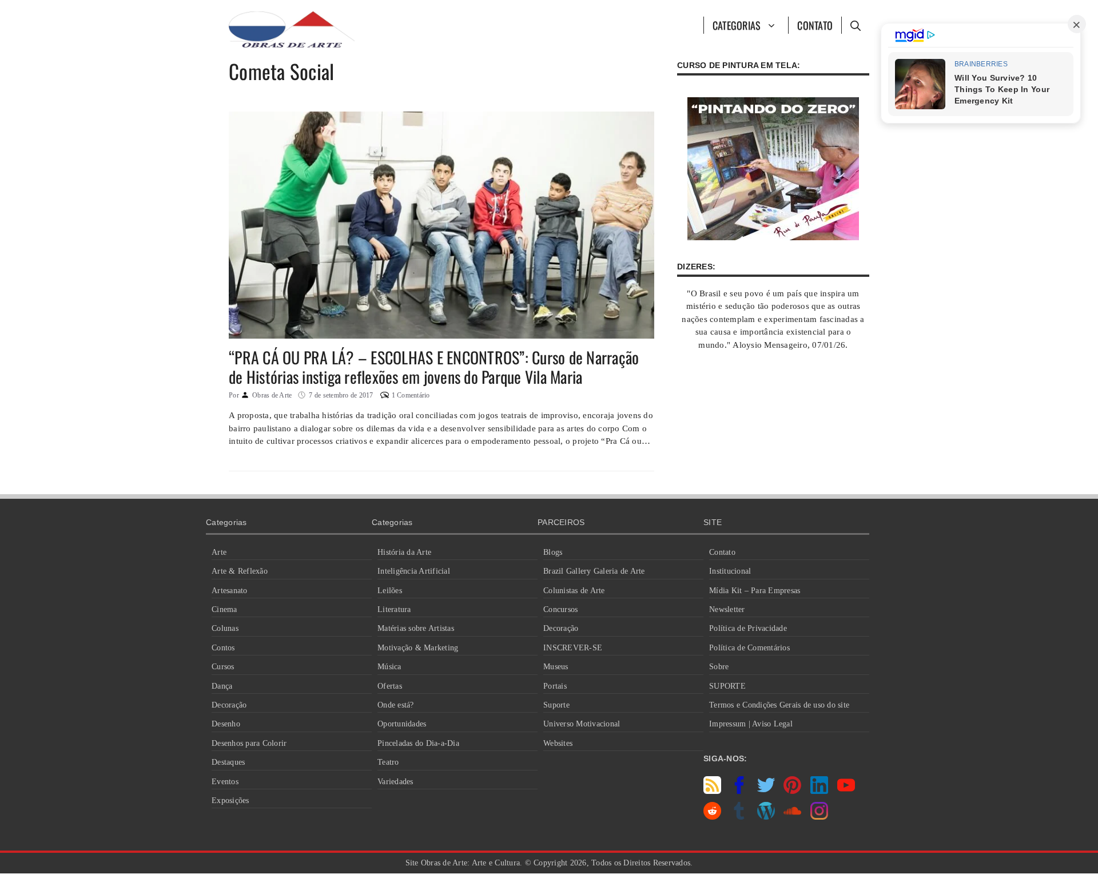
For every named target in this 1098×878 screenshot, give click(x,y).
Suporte (556, 705)
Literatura (394, 609)
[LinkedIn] (819, 791)
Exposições (230, 800)
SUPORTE (727, 686)
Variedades (395, 781)
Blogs (552, 552)
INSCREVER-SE (572, 647)
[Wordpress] (766, 816)
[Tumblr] (739, 816)
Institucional (730, 571)
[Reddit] (712, 816)
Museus (555, 666)
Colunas (225, 628)
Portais (555, 686)
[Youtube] (846, 791)
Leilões (389, 590)
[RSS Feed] (712, 791)
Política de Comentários (749, 647)
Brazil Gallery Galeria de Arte (594, 571)
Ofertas (389, 686)
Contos (223, 647)
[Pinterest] (792, 791)
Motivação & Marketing (417, 647)
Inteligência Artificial (413, 571)
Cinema (224, 609)
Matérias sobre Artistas (415, 628)
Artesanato (230, 590)
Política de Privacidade (748, 628)
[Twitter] (766, 791)
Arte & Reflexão (240, 571)
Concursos (560, 609)
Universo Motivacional (581, 724)
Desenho (226, 724)
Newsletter (727, 609)
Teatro (388, 762)
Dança (222, 686)
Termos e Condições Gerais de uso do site (779, 705)
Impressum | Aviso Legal (751, 724)
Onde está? (395, 705)
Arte (219, 552)
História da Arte (404, 552)
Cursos (223, 666)
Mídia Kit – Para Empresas (754, 590)
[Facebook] (739, 791)
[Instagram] (819, 816)
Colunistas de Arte (574, 590)
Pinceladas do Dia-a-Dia (418, 743)
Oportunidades (401, 724)
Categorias (737, 25)
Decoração (229, 705)
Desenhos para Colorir (249, 743)
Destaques (228, 762)
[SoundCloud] (792, 816)
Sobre (719, 666)
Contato (815, 25)
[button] (855, 25)
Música (389, 666)
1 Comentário (411, 395)
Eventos (225, 781)
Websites (557, 743)
